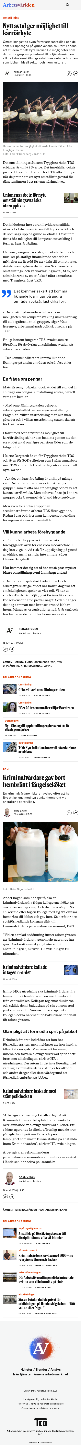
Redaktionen (22, 72)
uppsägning (11, 666)
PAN (41, 1210)
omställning (24, 662)
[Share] (75, 73)
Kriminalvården (26, 1210)
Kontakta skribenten (30, 633)
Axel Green (21, 811)
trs (59, 662)
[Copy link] (69, 73)
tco (53, 662)
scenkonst (41, 662)
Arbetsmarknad (32, 666)
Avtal (48, 666)
